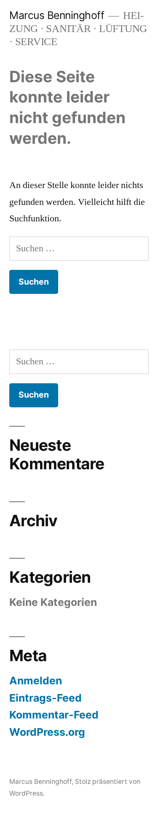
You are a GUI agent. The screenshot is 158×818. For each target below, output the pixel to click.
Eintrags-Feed (45, 698)
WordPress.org (47, 732)
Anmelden (35, 680)
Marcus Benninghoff (56, 15)
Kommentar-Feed (54, 714)
